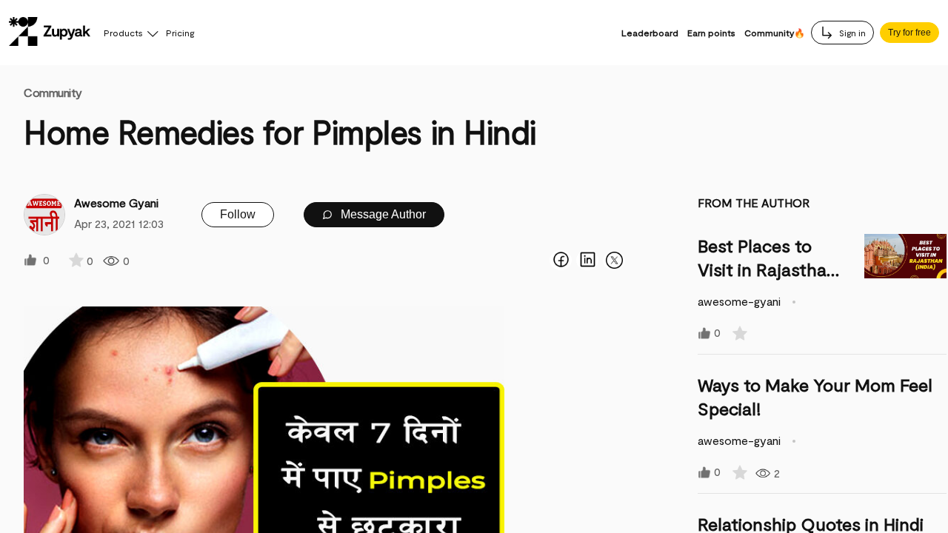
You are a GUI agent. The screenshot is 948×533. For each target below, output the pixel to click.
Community (53, 92)
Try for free (909, 32)
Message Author (382, 214)
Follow (238, 214)
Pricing (180, 32)
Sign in (851, 32)
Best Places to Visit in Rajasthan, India (770, 269)
